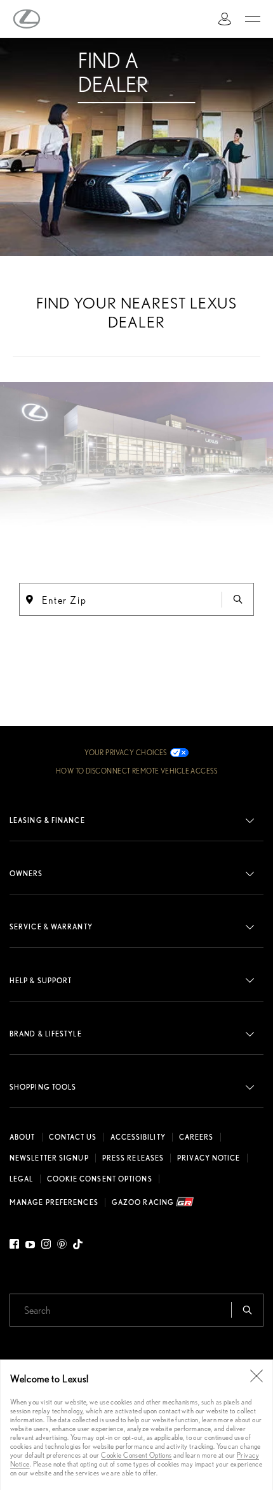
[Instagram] (46, 1246)
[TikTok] (78, 1246)
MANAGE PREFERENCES (54, 1202)
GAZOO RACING (144, 1202)
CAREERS (196, 1137)
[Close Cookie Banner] (256, 1376)
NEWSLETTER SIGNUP (49, 1158)
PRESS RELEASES (133, 1158)
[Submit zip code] (237, 599)
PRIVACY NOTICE (208, 1158)
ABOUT (23, 1137)
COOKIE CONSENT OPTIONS (99, 1179)
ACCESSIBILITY (138, 1137)
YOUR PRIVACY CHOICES (125, 752)
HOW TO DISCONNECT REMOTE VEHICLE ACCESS (136, 771)
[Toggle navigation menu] (252, 19)
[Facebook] (16, 1246)
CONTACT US (73, 1137)
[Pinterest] (62, 1246)
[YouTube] (30, 1246)
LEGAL (22, 1179)
